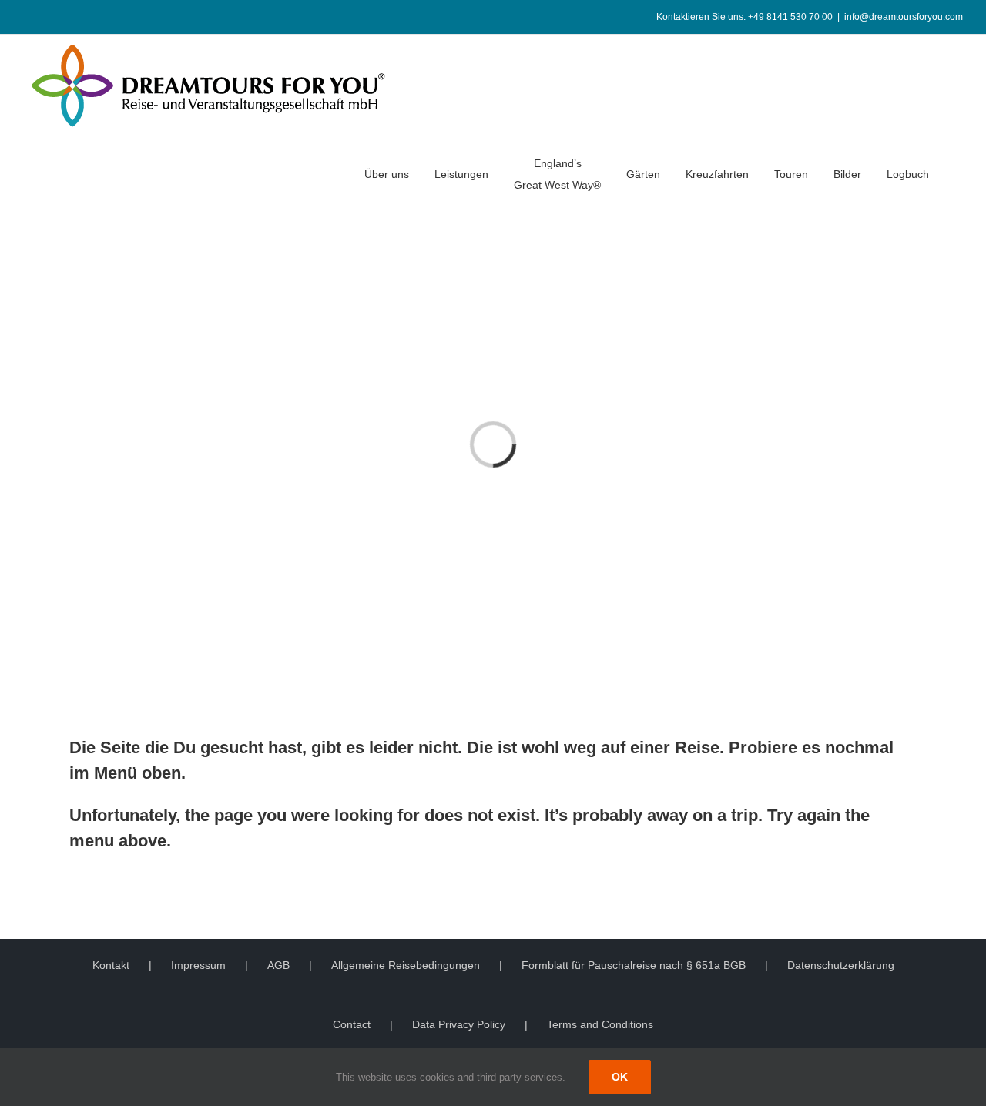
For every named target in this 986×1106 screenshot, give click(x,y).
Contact (352, 1024)
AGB (278, 965)
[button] (958, 174)
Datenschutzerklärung (840, 965)
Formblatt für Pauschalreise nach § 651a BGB (634, 965)
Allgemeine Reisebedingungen (405, 965)
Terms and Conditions (600, 1024)
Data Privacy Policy (458, 1024)
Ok (620, 1077)
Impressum (198, 965)
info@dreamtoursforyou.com (903, 17)
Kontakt (110, 965)
